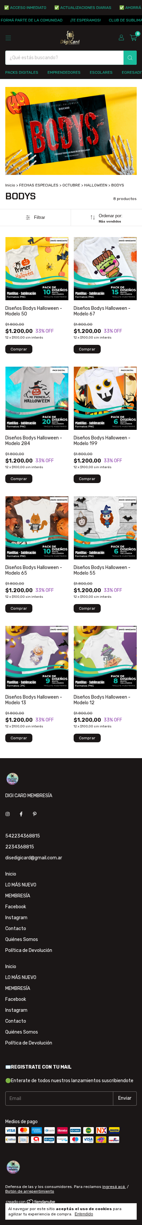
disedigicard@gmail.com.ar (33, 858)
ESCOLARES (101, 72)
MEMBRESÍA (17, 896)
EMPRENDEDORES (64, 72)
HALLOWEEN (95, 185)
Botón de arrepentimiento (29, 1191)
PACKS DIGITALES (21, 72)
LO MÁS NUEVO (20, 885)
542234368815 (22, 836)
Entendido (84, 1214)
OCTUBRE (71, 185)
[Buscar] (130, 58)
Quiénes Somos (21, 939)
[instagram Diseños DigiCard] (7, 814)
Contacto (15, 928)
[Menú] (8, 38)
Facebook (15, 907)
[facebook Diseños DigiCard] (21, 814)
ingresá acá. (114, 1186)
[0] (133, 38)
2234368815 (19, 847)
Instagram (16, 917)
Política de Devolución (28, 950)
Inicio (10, 185)
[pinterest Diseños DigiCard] (34, 814)
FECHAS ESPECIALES (38, 185)
